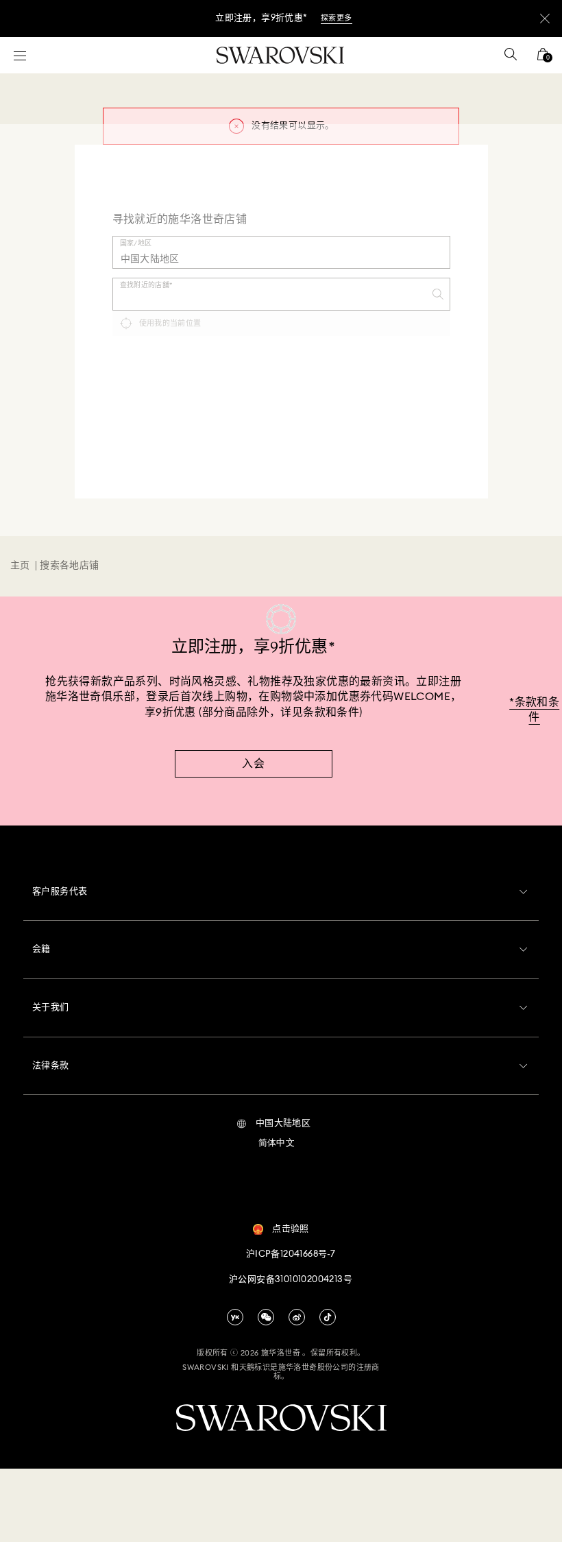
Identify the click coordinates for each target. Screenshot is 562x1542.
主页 (20, 565)
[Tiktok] (327, 1317)
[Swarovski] (280, 55)
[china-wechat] (266, 1317)
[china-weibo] (297, 1317)
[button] (273, 1123)
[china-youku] (235, 1317)
